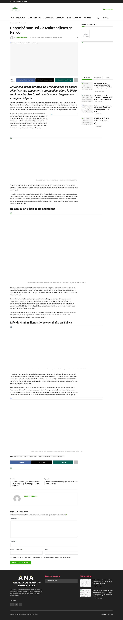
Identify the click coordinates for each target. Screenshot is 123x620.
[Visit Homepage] (15, 9)
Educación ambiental (20, 23)
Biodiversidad (20, 18)
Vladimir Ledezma (21, 37)
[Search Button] (112, 18)
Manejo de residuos (74, 18)
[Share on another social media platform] (76, 80)
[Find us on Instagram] (20, 604)
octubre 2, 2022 (34, 37)
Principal (55, 37)
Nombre (13, 541)
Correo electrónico (16, 549)
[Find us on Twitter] (16, 604)
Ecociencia (60, 18)
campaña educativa (20, 456)
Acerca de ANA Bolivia (15, 1)
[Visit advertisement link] (108, 9)
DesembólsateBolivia (45, 456)
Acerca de (103, 614)
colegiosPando (32, 456)
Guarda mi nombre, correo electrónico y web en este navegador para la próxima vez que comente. (41, 557)
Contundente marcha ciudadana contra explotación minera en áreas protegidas (103, 97)
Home (12, 18)
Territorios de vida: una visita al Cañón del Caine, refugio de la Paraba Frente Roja (102, 581)
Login (98, 18)
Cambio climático (34, 18)
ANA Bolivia (17, 614)
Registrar (106, 18)
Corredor (87, 18)
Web (46, 549)
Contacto (24, 1)
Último (60, 37)
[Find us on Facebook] (12, 604)
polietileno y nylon (58, 456)
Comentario (14, 518)
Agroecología (48, 18)
